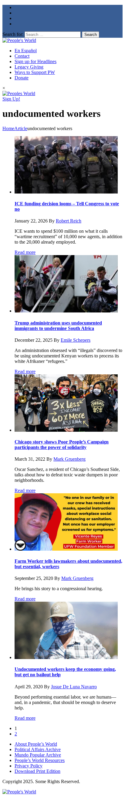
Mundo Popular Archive (38, 754)
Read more (25, 252)
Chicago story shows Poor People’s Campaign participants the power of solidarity (62, 444)
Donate (22, 77)
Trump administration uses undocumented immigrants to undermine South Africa (58, 325)
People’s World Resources (40, 760)
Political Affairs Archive (38, 749)
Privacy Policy (28, 765)
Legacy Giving (29, 66)
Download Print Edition (37, 771)
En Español (26, 50)
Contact (22, 56)
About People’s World (36, 744)
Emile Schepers (75, 340)
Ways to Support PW (35, 72)
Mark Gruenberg (69, 459)
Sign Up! (11, 98)
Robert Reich (68, 220)
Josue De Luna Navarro (74, 686)
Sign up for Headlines (35, 61)
